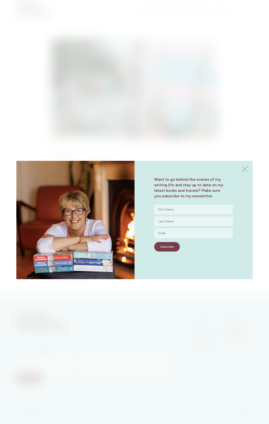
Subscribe (167, 247)
